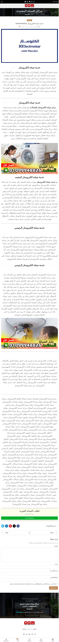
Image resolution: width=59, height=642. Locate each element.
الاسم (56, 564)
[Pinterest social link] (30, 2)
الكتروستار (27, 14)
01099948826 (19, 612)
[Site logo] (29, 5)
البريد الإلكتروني (54, 570)
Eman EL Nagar (34, 27)
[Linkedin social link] (27, 2)
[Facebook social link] (34, 2)
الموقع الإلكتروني (54, 577)
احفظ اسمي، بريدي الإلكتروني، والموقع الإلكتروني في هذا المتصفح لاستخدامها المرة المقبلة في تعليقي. (33, 584)
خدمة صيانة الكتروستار (51, 526)
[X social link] (32, 2)
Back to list (29, 532)
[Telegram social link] (25, 2)
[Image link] (29, 623)
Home (32, 14)
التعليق (56, 546)
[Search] (1, 1)
